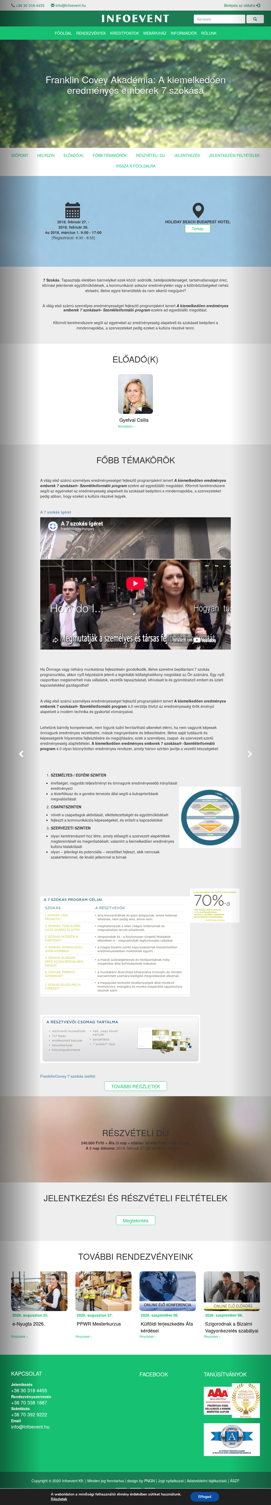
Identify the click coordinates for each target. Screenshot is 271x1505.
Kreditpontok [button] (124, 33)
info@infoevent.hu (71, 5)
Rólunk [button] (208, 33)
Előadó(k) (74, 155)
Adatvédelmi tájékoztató (207, 1480)
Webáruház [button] (154, 33)
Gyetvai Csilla (133, 419)
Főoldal (63, 33)
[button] (20, 752)
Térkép (198, 228)
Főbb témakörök (110, 155)
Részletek (59, 1499)
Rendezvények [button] (91, 33)
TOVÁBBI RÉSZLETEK (135, 1086)
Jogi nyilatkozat (171, 1480)
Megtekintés (135, 1220)
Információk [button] (184, 33)
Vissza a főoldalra (135, 166)
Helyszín (46, 155)
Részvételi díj (150, 155)
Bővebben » (127, 426)
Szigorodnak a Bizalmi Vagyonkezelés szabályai (83, 1327)
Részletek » (64, 1336)
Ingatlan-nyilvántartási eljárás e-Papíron (136, 1327)
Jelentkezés (187, 155)
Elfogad (204, 1496)
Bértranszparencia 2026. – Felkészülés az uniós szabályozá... (203, 1330)
